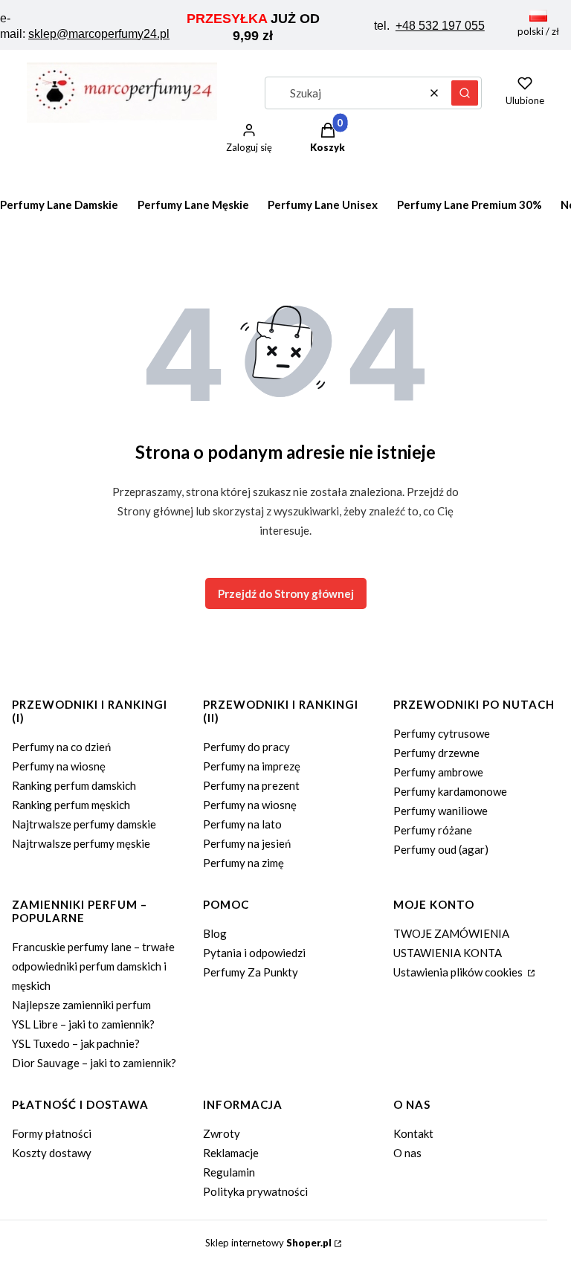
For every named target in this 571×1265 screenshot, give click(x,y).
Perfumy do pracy (246, 746)
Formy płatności (51, 1133)
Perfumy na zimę (243, 862)
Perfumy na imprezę (251, 766)
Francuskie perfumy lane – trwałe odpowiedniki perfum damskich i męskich (93, 966)
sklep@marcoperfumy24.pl (99, 34)
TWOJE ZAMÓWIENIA (451, 933)
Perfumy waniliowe (440, 810)
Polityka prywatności (255, 1191)
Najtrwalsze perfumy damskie (84, 824)
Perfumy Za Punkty (250, 972)
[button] (464, 93)
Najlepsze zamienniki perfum (81, 1004)
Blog (215, 933)
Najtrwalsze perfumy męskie (81, 843)
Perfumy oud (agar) (440, 849)
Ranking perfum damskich (74, 785)
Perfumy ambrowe (438, 772)
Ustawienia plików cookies (459, 972)
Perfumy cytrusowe (441, 733)
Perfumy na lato (242, 824)
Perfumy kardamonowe (450, 791)
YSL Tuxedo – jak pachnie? (76, 1043)
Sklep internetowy (268, 1243)
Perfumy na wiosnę (59, 766)
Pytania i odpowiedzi (254, 952)
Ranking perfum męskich (71, 804)
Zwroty (221, 1133)
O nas (407, 1152)
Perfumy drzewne (436, 752)
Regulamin (229, 1172)
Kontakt (413, 1133)
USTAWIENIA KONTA (447, 952)
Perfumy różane (432, 830)
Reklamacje (231, 1152)
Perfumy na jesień (247, 843)
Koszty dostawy (51, 1152)
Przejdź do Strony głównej (286, 593)
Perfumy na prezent (251, 785)
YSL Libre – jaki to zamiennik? (83, 1024)
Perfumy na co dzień (61, 746)
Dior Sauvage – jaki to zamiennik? (94, 1062)
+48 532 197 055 (440, 25)
